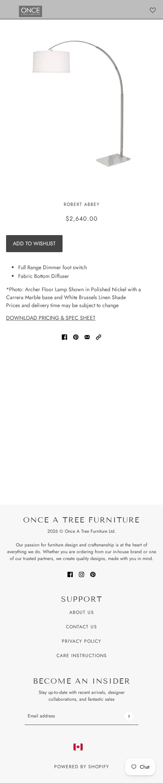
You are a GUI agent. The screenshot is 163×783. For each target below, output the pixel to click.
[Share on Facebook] (64, 337)
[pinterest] (93, 574)
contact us (81, 626)
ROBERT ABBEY (82, 204)
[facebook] (70, 574)
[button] (98, 337)
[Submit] (129, 716)
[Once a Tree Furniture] (30, 11)
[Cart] (153, 10)
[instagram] (81, 574)
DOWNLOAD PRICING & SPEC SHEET (51, 318)
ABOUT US (81, 612)
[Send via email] (87, 337)
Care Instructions (81, 655)
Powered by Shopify (81, 766)
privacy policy (81, 641)
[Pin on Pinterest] (76, 337)
